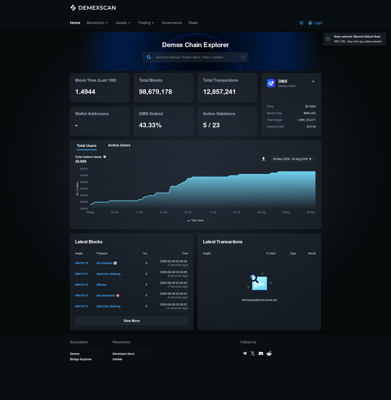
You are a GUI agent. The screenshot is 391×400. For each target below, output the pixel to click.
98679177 (81, 273)
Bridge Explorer (81, 359)
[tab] (86, 145)
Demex (75, 353)
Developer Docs (124, 353)
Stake (193, 23)
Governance (172, 23)
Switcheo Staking (109, 273)
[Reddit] (269, 353)
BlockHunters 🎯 (108, 295)
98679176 (81, 284)
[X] (253, 353)
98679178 (81, 263)
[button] (316, 22)
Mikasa (102, 284)
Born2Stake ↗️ (107, 263)
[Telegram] (245, 353)
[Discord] (261, 353)
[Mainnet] (301, 23)
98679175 (81, 295)
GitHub (117, 359)
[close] (383, 36)
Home (75, 23)
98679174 (81, 306)
